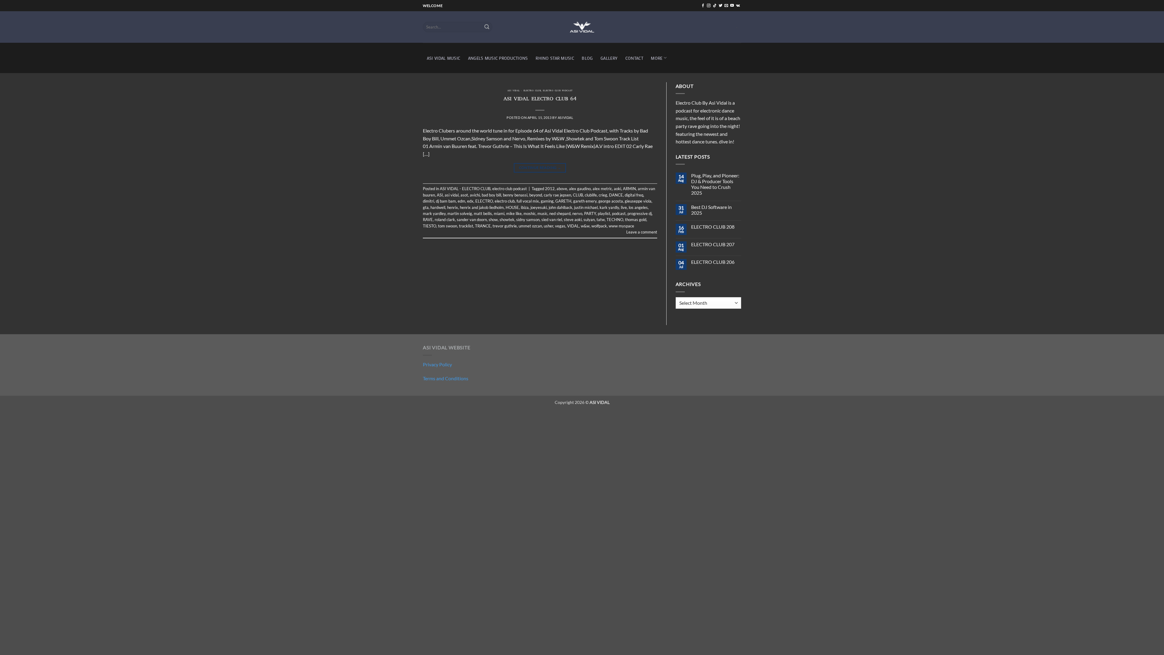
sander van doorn (472, 219)
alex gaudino (580, 188)
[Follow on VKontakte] (738, 6)
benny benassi (515, 195)
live (624, 207)
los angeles (638, 207)
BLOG (587, 58)
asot (464, 195)
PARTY (590, 213)
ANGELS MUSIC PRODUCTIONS (498, 58)
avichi (475, 195)
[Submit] (487, 27)
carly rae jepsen (557, 195)
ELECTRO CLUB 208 (712, 227)
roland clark (445, 219)
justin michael (586, 207)
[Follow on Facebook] (703, 6)
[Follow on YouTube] (732, 6)
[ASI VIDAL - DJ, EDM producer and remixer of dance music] (582, 27)
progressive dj (639, 213)
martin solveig (459, 213)
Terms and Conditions (445, 378)
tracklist (466, 225)
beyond (535, 195)
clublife (591, 195)
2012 (550, 188)
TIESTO (429, 225)
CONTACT (634, 58)
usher (548, 225)
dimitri (428, 201)
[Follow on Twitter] (720, 6)
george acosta (610, 201)
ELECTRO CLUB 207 (712, 244)
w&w (585, 225)
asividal (565, 117)
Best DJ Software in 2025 (711, 210)
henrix (452, 207)
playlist (604, 213)
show (493, 219)
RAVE (428, 219)
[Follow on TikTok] (715, 6)
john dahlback (560, 207)
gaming (547, 201)
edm (461, 201)
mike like (514, 213)
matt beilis (483, 213)
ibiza (525, 207)
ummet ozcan (530, 225)
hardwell (437, 207)
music (542, 213)
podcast (619, 213)
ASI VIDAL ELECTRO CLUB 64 (540, 99)
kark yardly (609, 207)
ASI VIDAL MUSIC (443, 58)
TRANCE (483, 225)
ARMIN (629, 188)
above (562, 188)
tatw (601, 219)
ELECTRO (484, 201)
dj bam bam (446, 201)
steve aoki (573, 219)
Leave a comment (641, 232)
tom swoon (447, 225)
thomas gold (635, 219)
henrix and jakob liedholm (482, 207)
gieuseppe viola (638, 201)
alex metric (602, 188)
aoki (617, 188)
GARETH (563, 201)
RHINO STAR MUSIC (555, 58)
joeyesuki (538, 207)
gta (426, 207)
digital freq (634, 195)
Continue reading (540, 167)
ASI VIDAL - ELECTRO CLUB (524, 91)
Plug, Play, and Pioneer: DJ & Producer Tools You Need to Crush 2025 (715, 184)
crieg (603, 195)
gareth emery (585, 201)
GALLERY (608, 58)
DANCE (616, 195)
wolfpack (599, 225)
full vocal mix (528, 201)
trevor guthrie (505, 225)
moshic (529, 213)
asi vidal (452, 195)
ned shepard (559, 213)
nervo (577, 213)
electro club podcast (557, 91)
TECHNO (615, 219)
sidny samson (528, 219)
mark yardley (434, 213)
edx (470, 201)
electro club (505, 201)
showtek (507, 219)
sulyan (589, 219)
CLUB (578, 195)
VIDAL (573, 225)
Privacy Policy (437, 364)
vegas (560, 225)
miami (499, 213)
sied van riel (551, 219)
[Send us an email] (726, 6)
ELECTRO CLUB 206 (712, 262)
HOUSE (512, 207)
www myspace (621, 225)
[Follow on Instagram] (709, 6)
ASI (440, 195)
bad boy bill (491, 195)
